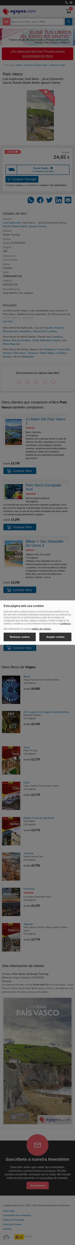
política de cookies (41, 629)
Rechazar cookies (20, 636)
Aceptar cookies (55, 636)
